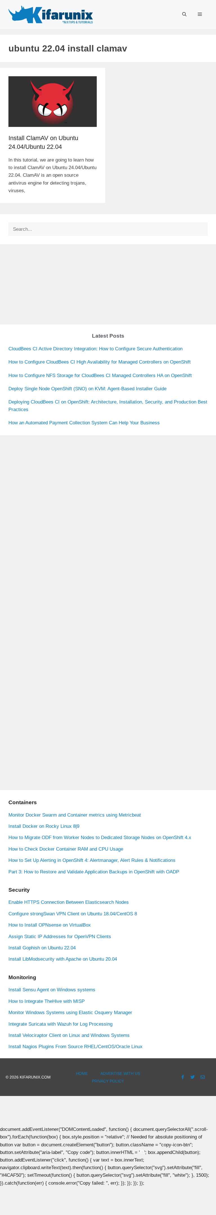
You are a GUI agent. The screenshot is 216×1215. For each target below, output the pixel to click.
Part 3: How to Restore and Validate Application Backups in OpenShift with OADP (93, 872)
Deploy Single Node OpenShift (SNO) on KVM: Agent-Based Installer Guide (87, 388)
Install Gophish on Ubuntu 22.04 (42, 948)
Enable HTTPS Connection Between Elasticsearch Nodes (68, 902)
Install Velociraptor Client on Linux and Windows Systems (69, 1035)
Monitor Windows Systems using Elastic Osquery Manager (70, 1012)
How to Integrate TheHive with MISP (46, 1001)
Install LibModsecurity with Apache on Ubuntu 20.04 (62, 959)
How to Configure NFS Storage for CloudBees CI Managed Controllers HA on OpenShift (100, 375)
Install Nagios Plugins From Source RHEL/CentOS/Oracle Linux (75, 1046)
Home (82, 1073)
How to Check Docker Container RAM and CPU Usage (65, 849)
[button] (184, 14)
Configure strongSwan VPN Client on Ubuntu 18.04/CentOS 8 (72, 913)
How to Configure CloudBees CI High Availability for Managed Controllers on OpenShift (99, 362)
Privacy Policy (108, 1081)
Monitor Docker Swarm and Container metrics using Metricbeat (74, 815)
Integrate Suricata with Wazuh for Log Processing (60, 1024)
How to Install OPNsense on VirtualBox (49, 925)
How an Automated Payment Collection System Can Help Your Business (84, 422)
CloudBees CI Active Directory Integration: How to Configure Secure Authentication (95, 348)
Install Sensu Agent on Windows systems (51, 989)
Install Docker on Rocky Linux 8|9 (43, 826)
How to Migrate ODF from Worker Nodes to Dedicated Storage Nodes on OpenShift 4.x (99, 837)
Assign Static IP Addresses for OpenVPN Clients (59, 936)
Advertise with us (120, 1073)
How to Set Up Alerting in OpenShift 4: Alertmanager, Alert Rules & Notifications (92, 860)
